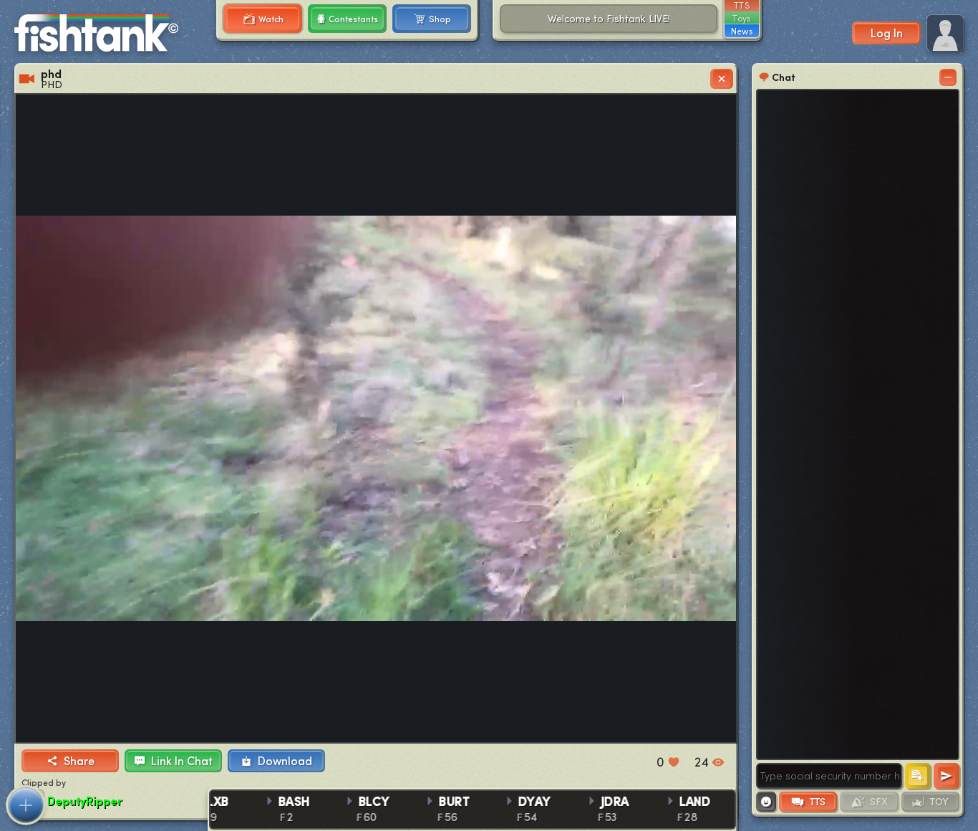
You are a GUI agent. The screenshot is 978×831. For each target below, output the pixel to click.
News (741, 31)
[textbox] (829, 775)
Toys (741, 18)
